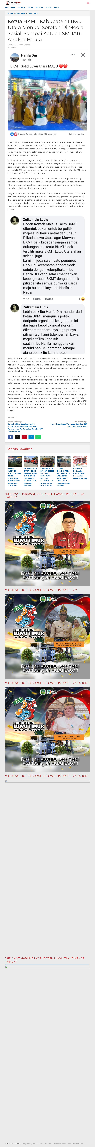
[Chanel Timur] (13, 3)
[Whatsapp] (38, 437)
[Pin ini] (24, 437)
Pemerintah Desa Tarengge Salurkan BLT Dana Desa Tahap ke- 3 (69, 424)
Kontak (40, 1144)
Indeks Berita (78, 1144)
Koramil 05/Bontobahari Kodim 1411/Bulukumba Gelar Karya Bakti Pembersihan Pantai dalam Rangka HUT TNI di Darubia (25, 426)
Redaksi (48, 1144)
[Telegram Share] (31, 437)
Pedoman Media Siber (62, 1144)
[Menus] (88, 2)
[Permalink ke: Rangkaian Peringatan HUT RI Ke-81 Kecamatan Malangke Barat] (80, 461)
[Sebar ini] (10, 437)
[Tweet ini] (17, 437)
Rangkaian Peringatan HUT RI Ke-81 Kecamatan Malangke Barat (80, 473)
